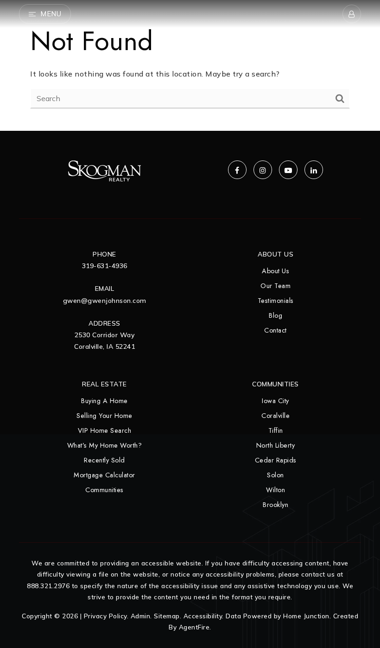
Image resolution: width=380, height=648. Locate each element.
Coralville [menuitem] (275, 415)
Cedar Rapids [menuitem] (276, 460)
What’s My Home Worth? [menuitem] (104, 445)
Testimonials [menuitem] (276, 300)
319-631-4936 (104, 266)
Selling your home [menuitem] (104, 415)
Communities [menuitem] (104, 489)
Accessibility (203, 616)
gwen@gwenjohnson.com (104, 300)
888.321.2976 (48, 586)
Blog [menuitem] (275, 315)
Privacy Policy (105, 616)
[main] (190, 65)
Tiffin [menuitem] (275, 430)
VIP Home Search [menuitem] (105, 430)
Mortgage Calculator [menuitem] (104, 475)
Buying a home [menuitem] (104, 400)
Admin (141, 616)
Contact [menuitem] (275, 330)
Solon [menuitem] (275, 475)
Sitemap (167, 616)
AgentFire (194, 627)
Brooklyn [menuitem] (275, 504)
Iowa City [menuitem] (275, 400)
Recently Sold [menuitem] (104, 460)
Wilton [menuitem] (275, 489)
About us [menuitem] (275, 271)
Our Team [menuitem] (275, 285)
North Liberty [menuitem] (275, 445)
